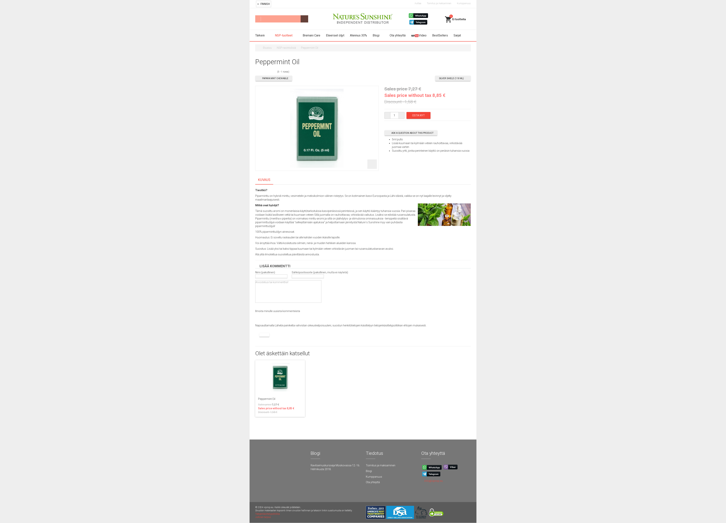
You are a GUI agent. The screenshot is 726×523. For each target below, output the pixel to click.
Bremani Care (311, 35)
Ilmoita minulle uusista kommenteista (277, 311)
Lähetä (264, 334)
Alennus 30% (358, 35)
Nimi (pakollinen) (265, 272)
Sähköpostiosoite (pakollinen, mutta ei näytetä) (320, 272)
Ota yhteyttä (398, 35)
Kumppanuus (464, 3)
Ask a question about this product (412, 133)
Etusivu (267, 47)
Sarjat (457, 35)
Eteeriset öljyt (335, 35)
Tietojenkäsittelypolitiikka (267, 514)
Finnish (265, 3)
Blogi (376, 35)
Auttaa (418, 3)
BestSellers (440, 35)
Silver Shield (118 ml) (451, 78)
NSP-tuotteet (284, 35)
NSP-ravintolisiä (286, 47)
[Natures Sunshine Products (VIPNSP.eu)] (363, 19)
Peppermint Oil (266, 398)
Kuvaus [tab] (264, 180)
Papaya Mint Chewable (275, 78)
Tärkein (260, 35)
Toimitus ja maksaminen (439, 3)
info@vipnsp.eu (433, 480)
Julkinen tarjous (263, 517)
